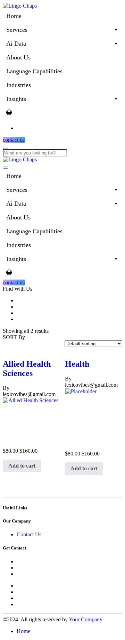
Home (14, 15)
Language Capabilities (34, 71)
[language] (62, 113)
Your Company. (86, 619)
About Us (18, 57)
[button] (22, 466)
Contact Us (29, 534)
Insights (16, 98)
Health (77, 363)
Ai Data (16, 43)
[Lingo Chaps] (20, 6)
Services (16, 29)
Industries (18, 85)
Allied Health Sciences (27, 368)
